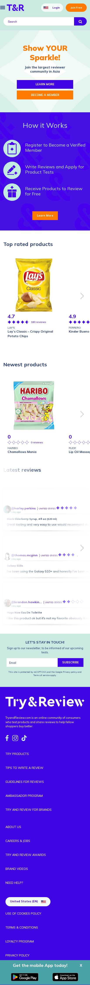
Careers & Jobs (17, 841)
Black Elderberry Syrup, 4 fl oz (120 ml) (32, 519)
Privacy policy (70, 672)
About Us (13, 827)
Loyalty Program (19, 941)
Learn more (45, 84)
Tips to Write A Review (24, 768)
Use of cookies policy (23, 913)
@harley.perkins (23, 508)
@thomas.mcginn (24, 555)
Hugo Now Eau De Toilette (24, 612)
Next (82, 296)
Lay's (11, 327)
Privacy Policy (17, 955)
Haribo (13, 448)
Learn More (45, 215)
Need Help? (14, 883)
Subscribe (70, 662)
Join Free (76, 7)
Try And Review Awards (25, 855)
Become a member (45, 95)
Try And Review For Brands (28, 810)
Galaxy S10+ (15, 565)
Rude (72, 448)
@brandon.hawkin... (26, 602)
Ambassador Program (24, 796)
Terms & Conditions (21, 927)
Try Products (17, 754)
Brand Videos (16, 869)
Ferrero (75, 327)
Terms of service (41, 675)
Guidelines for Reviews (24, 782)
